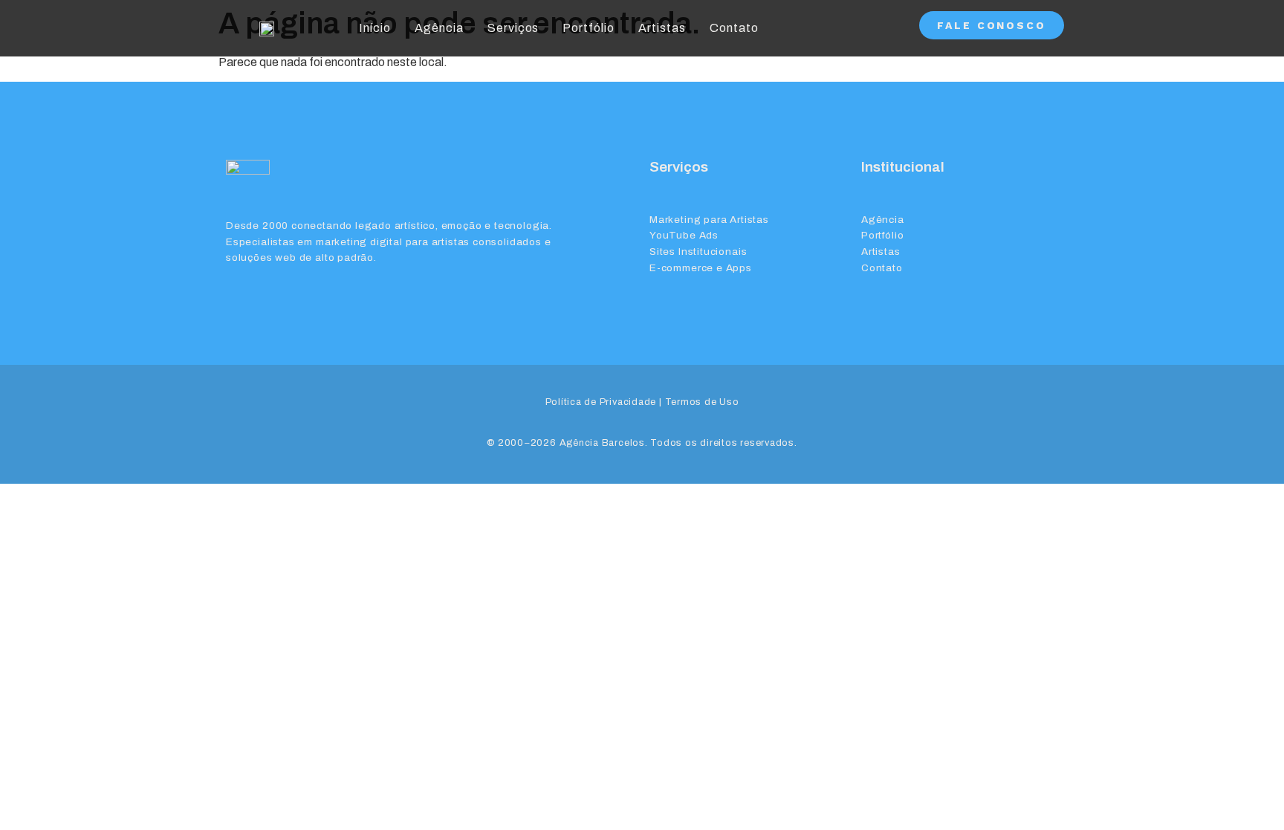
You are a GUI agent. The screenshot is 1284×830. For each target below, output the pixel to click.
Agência (439, 28)
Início (375, 28)
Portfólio (588, 28)
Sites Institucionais (698, 251)
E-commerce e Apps (700, 267)
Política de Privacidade (601, 402)
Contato (734, 28)
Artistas (662, 28)
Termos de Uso (702, 402)
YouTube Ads (684, 235)
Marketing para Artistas (709, 219)
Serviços (513, 28)
